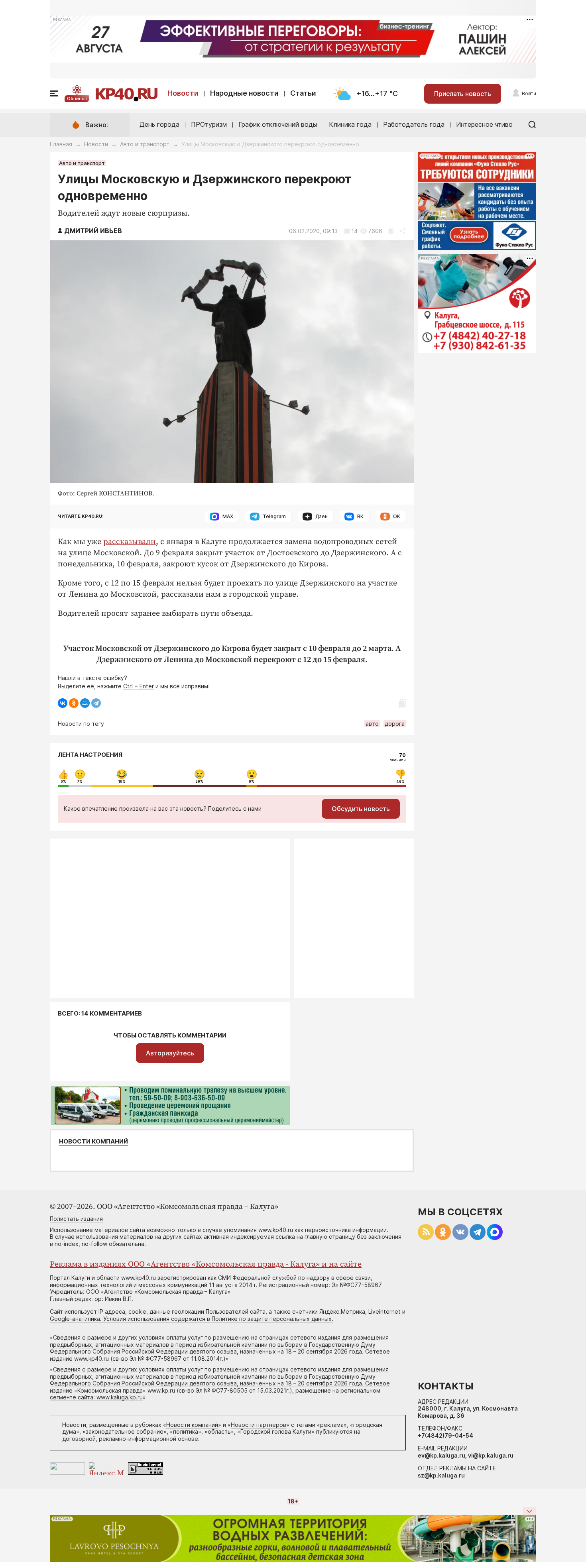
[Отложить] (390, 231)
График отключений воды (277, 124)
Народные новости (244, 93)
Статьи (303, 93)
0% (63, 782)
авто (372, 723)
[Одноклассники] (74, 703)
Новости (183, 93)
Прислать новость (462, 94)
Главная (61, 144)
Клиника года (350, 124)
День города (159, 124)
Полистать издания (76, 1218)
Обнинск (77, 98)
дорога (395, 723)
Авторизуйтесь (170, 1053)
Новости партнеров (258, 1424)
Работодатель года (413, 124)
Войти (529, 93)
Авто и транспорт (144, 144)
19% (122, 782)
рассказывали (129, 542)
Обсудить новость (361, 809)
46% (400, 782)
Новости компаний (93, 1141)
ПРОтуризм (209, 124)
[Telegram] (96, 703)
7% (80, 782)
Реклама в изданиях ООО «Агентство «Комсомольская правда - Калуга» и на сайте (206, 1264)
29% (199, 782)
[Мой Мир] (85, 703)
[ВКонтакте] (62, 703)
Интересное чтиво (484, 124)
